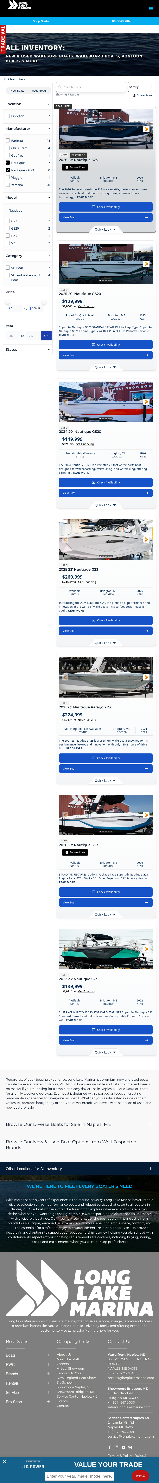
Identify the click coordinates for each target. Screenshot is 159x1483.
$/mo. (79, 306)
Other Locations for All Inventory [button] (34, 1168)
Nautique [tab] (15, 210)
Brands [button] (12, 1373)
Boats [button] (11, 1355)
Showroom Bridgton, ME (76, 1392)
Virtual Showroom (71, 1368)
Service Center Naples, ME (77, 1396)
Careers (63, 1364)
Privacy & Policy (120, 1456)
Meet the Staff (68, 1359)
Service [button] (12, 1392)
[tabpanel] (29, 232)
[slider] (7, 301)
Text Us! (140, 1475)
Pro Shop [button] (14, 1401)
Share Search (145, 95)
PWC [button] (10, 1364)
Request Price (77, 167)
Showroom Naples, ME (74, 1387)
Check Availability (108, 207)
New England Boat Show (76, 1378)
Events (62, 1401)
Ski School (65, 1382)
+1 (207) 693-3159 (121, 1432)
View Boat (69, 217)
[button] (151, 8)
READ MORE (85, 197)
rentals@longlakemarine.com (131, 1378)
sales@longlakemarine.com (129, 1407)
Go (46, 336)
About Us (64, 1354)
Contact (63, 1406)
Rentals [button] (12, 1383)
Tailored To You (69, 1373)
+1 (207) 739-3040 (122, 1373)
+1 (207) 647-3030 (121, 1402)
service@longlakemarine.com (131, 1436)
